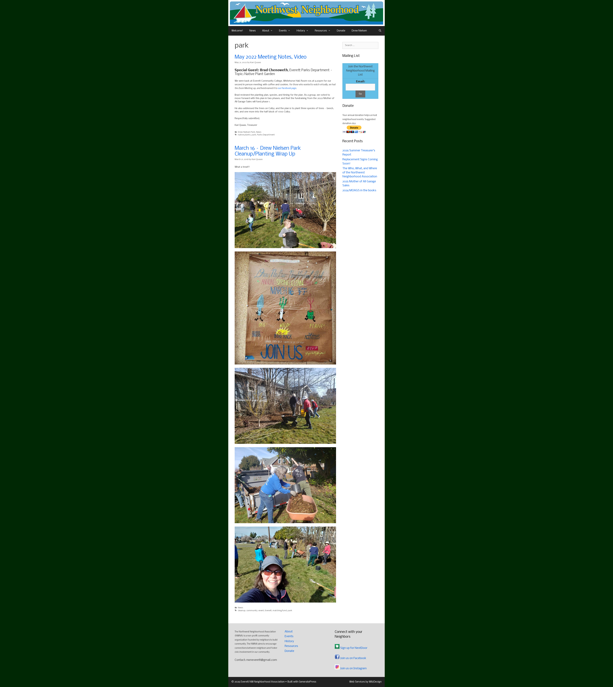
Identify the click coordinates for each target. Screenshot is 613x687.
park (254, 135)
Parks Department (266, 135)
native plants (244, 135)
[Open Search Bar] (380, 31)
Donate (341, 30)
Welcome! (237, 30)
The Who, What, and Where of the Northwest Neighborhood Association (359, 172)
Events (283, 30)
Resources (321, 30)
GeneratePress (307, 681)
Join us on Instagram (353, 668)
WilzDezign (375, 681)
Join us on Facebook (353, 658)
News (252, 30)
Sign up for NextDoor (353, 648)
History (301, 30)
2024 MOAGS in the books (359, 190)
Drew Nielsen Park (246, 132)
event (261, 611)
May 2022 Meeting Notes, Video (270, 57)
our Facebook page (287, 88)
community (251, 611)
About (265, 30)
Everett (268, 611)
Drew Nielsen (359, 30)
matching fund (280, 611)
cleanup (242, 611)
